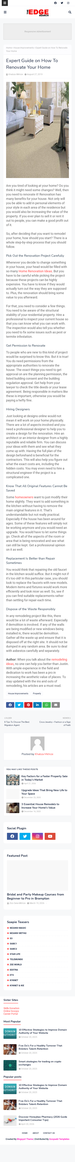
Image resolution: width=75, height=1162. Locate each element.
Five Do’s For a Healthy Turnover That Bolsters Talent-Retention (40, 1047)
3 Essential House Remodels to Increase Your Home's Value (40, 806)
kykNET (14, 980)
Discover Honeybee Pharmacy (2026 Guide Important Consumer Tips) (43, 1118)
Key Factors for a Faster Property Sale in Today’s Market (44, 778)
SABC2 (13, 949)
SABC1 (13, 943)
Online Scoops (11, 1011)
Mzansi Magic (18, 928)
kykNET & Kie (17, 985)
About (36, 1133)
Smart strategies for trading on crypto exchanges (40, 1063)
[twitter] (62, 3)
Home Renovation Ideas (35, 271)
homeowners (24, 497)
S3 (11, 938)
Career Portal (10, 1013)
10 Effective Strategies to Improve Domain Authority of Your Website (43, 1031)
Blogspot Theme (25, 1139)
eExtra (14, 969)
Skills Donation (11, 1008)
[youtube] (50, 836)
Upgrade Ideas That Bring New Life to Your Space (44, 792)
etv (12, 975)
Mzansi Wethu (18, 933)
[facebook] (55, 3)
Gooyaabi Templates (59, 1139)
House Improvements (24, 48)
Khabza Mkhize (15, 74)
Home (9, 48)
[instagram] (68, 3)
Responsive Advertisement (37, 31)
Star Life (15, 954)
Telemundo (16, 959)
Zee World (16, 964)
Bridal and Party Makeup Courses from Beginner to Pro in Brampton (35, 897)
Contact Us (49, 1133)
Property (37, 693)
